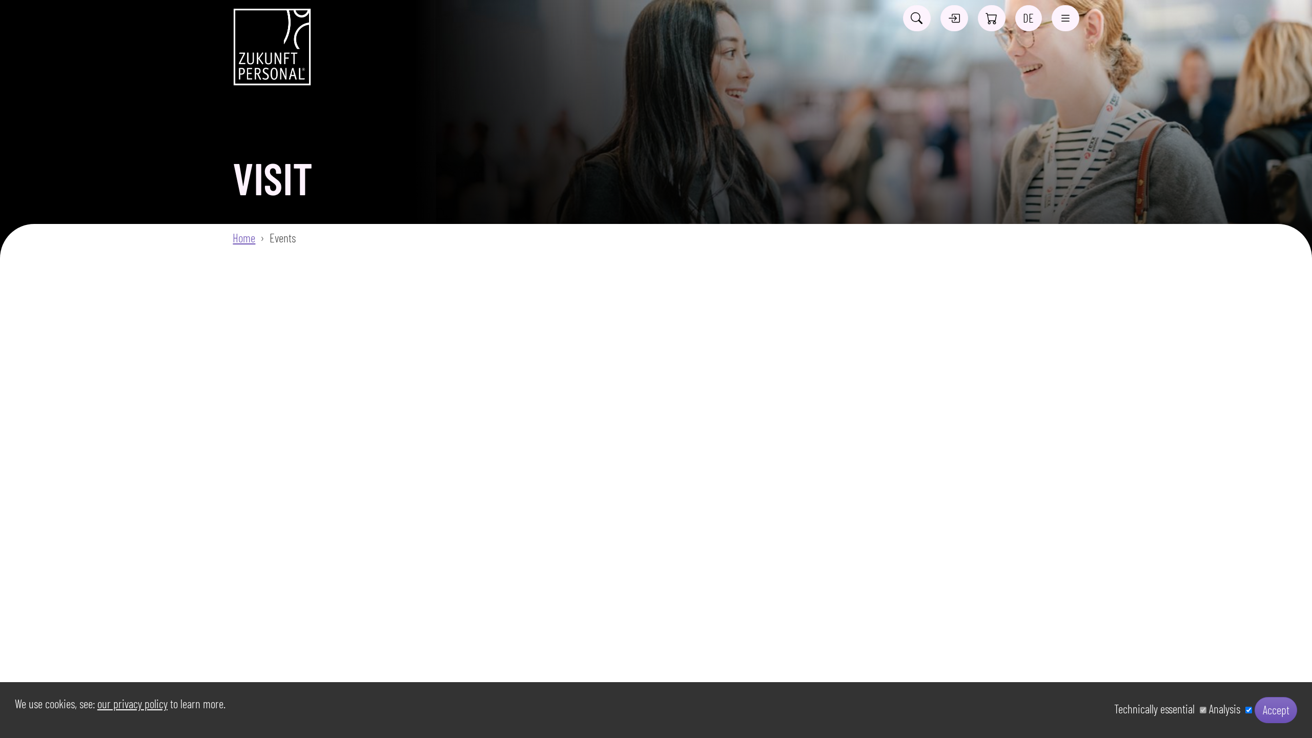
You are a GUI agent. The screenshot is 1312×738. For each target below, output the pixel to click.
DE (1028, 18)
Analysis (1227, 709)
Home (244, 238)
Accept (1276, 710)
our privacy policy (132, 703)
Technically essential (1157, 709)
